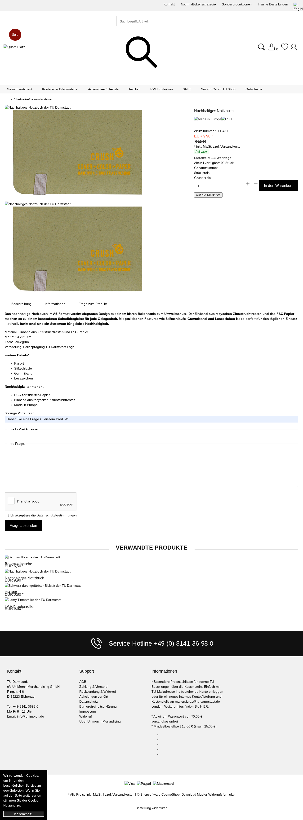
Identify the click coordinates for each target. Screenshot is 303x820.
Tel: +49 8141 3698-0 (22, 706)
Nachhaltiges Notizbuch (24, 578)
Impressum (87, 711)
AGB (82, 681)
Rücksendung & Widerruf (97, 691)
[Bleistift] (43, 585)
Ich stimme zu (23, 814)
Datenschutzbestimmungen (56, 515)
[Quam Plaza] (15, 46)
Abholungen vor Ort (93, 696)
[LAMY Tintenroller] (33, 599)
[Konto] (294, 47)
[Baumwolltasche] (32, 557)
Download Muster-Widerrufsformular (208, 794)
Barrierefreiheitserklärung (97, 706)
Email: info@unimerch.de (25, 716)
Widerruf (85, 716)
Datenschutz (88, 701)
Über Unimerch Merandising (100, 721)
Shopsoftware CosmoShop (160, 794)
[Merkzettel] (284, 47)
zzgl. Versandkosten (227, 146)
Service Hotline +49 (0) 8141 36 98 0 (161, 643)
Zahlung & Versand (93, 686)
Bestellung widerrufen (151, 808)
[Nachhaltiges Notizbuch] (38, 571)
